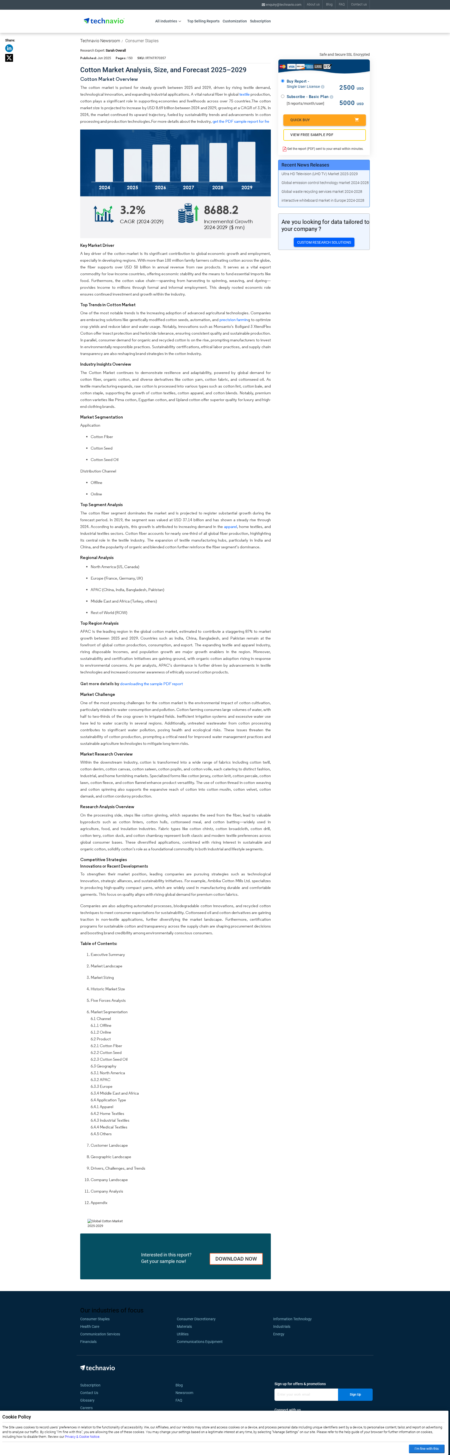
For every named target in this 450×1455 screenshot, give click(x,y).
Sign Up (355, 1394)
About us (313, 4)
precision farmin (234, 319)
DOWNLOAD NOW (236, 1259)
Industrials (281, 1326)
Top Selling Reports (203, 21)
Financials (88, 1342)
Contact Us (89, 1393)
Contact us (359, 4)
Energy (278, 1334)
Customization (235, 21)
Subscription (260, 21)
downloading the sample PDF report (151, 683)
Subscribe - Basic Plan (308, 96)
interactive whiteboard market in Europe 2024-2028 (323, 200)
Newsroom (186, 1393)
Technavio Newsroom (100, 40)
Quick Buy (300, 120)
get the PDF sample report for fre (241, 121)
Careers (86, 1408)
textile (244, 94)
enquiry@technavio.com (283, 5)
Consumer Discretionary (196, 1319)
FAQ (342, 4)
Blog (329, 4)
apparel (230, 526)
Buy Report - (304, 84)
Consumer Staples (142, 40)
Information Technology (292, 1319)
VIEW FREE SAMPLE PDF (311, 135)
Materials (184, 1326)
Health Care (89, 1326)
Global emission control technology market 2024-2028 (325, 183)
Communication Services (100, 1334)
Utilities (183, 1334)
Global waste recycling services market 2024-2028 (322, 191)
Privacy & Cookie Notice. (82, 1437)
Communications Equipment (200, 1342)
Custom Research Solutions (324, 242)
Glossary (87, 1400)
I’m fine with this (427, 1449)
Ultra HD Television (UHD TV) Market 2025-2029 (320, 174)
